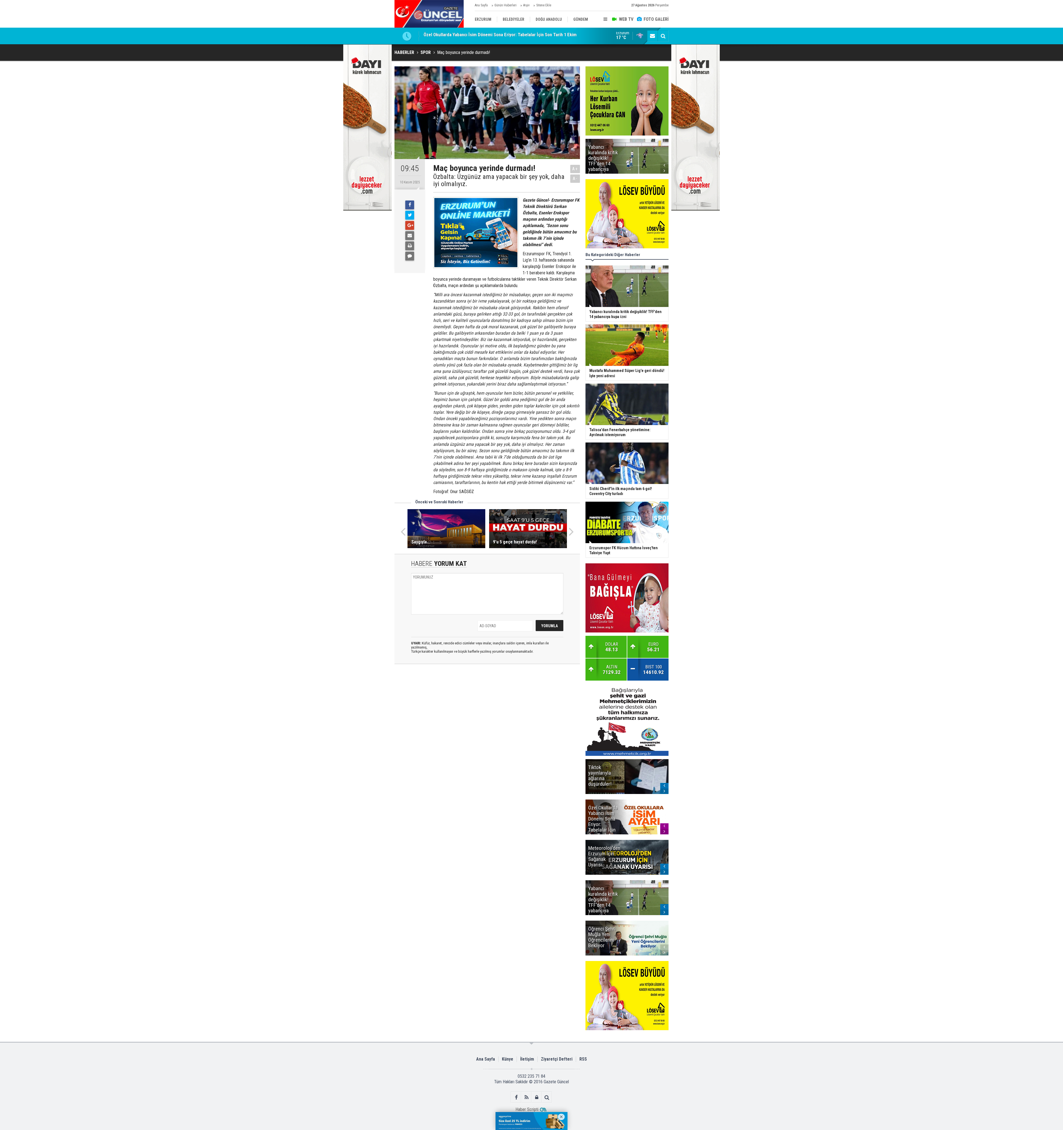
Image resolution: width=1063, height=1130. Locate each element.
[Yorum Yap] (409, 256)
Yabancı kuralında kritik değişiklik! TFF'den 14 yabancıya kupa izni (486, 36)
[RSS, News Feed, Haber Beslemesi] (526, 1097)
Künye (507, 1059)
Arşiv (526, 5)
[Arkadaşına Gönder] (409, 235)
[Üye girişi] (537, 1097)
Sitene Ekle (543, 5)
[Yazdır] (409, 245)
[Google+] (409, 225)
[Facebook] (409, 205)
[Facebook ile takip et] (516, 1097)
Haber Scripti (526, 1109)
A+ (575, 168)
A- (575, 178)
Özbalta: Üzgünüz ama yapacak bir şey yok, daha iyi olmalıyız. (498, 180)
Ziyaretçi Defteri (556, 1059)
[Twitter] (409, 215)
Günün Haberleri (505, 5)
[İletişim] (652, 35)
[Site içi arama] (663, 35)
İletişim (527, 1059)
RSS (583, 1059)
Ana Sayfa (481, 5)
